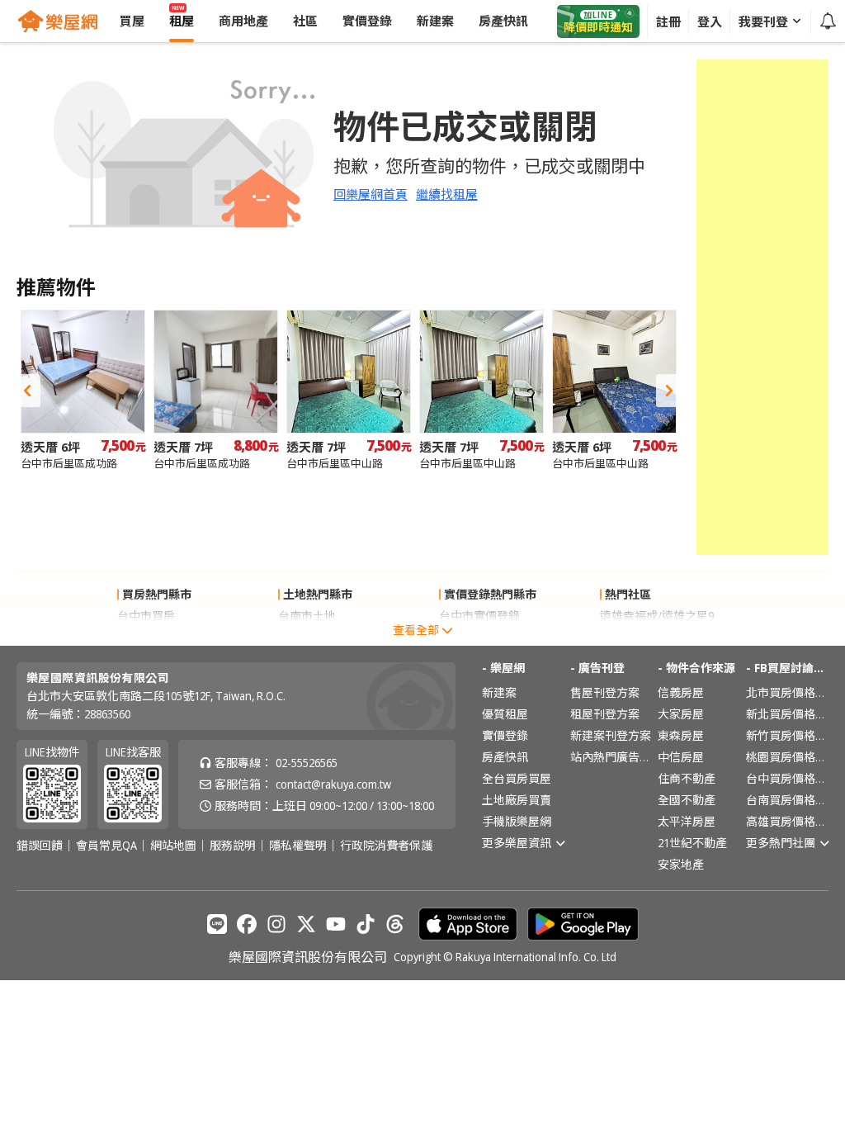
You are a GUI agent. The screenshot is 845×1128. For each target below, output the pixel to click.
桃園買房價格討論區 (787, 757)
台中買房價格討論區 (787, 778)
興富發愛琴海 (634, 637)
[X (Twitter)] (306, 924)
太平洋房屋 (686, 821)
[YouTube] (336, 924)
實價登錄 (505, 735)
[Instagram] (276, 924)
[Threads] (395, 924)
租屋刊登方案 (605, 714)
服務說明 (233, 845)
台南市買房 (146, 637)
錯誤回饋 (40, 845)
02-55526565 (307, 762)
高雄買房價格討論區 (787, 821)
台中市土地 (307, 637)
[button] (27, 390)
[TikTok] (365, 924)
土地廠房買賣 (516, 800)
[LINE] (217, 924)
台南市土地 (307, 615)
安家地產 (681, 864)
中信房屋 (681, 757)
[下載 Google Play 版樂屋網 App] (583, 924)
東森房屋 (681, 735)
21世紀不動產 (692, 843)
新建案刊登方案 (610, 735)
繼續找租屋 (447, 194)
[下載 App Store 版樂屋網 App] (467, 924)
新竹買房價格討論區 (787, 735)
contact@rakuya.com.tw (333, 784)
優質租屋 (505, 714)
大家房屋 (681, 714)
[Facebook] (247, 924)
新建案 (499, 692)
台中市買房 (146, 615)
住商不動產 (686, 778)
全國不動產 (686, 800)
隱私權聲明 (298, 845)
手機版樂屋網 (516, 821)
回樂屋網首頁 (370, 194)
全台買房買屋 (516, 778)
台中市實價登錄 (479, 615)
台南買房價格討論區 (787, 800)
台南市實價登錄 (479, 637)
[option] (83, 390)
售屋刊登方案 (605, 692)
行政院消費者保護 (386, 845)
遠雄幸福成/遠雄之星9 (657, 615)
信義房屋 (681, 692)
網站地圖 (173, 845)
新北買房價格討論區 (787, 714)
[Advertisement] (762, 307)
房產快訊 (505, 757)
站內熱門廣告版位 (611, 757)
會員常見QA (106, 845)
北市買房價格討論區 (787, 692)
